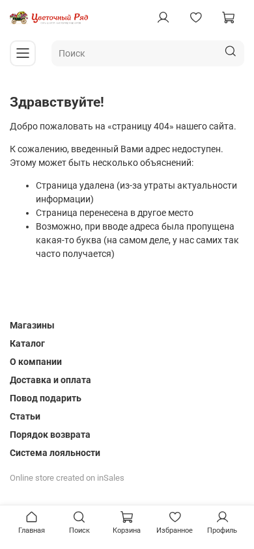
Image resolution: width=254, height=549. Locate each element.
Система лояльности (55, 453)
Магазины (32, 325)
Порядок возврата (50, 434)
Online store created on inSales (67, 478)
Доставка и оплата (50, 380)
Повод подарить (45, 398)
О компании (36, 361)
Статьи (25, 416)
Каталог (27, 343)
